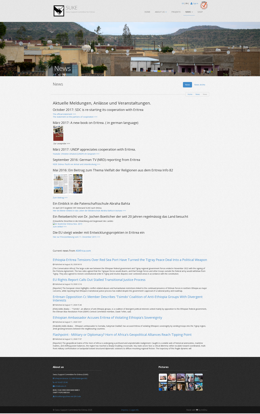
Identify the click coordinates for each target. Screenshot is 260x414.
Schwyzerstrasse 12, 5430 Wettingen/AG (70, 378)
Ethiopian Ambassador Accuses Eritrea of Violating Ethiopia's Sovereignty (107, 317)
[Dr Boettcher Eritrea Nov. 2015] (67, 223)
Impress (124, 410)
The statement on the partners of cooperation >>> (75, 116)
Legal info (134, 410)
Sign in (195, 3)
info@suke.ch (60, 386)
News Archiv (199, 84)
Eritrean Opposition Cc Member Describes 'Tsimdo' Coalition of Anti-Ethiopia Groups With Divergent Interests (128, 298)
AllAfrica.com (83, 250)
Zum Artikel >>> (60, 226)
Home (147, 12)
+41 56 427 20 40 (61, 382)
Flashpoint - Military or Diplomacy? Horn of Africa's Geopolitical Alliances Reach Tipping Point (122, 334)
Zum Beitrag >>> (60, 197)
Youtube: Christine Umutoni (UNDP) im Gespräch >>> (76, 154)
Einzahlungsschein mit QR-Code (67, 396)
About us (160, 12)
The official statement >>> (64, 114)
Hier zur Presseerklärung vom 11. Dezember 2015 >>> (76, 237)
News (188, 12)
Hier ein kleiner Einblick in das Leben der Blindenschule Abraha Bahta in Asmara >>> (89, 210)
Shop (200, 12)
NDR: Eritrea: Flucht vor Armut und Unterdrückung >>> (76, 164)
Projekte (176, 12)
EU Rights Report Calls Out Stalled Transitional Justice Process (99, 279)
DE (183, 3)
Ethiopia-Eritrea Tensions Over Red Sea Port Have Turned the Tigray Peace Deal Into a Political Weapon (130, 259)
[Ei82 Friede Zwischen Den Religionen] (68, 184)
